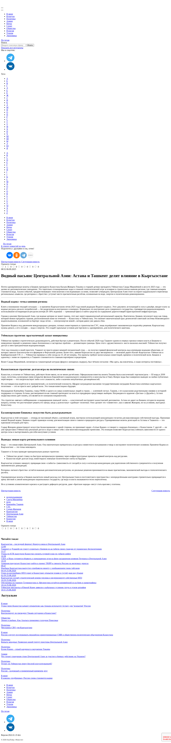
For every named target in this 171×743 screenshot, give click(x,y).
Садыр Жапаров (13, 509)
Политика (10, 19)
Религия (10, 31)
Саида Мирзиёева (14, 499)
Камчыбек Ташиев (14, 504)
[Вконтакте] (10, 69)
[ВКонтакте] (9, 255)
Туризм (9, 33)
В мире (9, 14)
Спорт (9, 26)
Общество (11, 28)
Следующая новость (30, 262)
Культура (10, 16)
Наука (9, 23)
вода (8, 502)
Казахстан (11, 519)
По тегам (5, 40)
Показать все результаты (12, 48)
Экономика (11, 35)
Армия (9, 21)
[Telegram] (23, 255)
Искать (30, 45)
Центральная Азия (14, 514)
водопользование (14, 497)
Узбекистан (11, 516)
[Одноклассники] (16, 255)
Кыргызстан (12, 511)
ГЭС (8, 507)
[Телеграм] (10, 61)
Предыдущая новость (11, 262)
